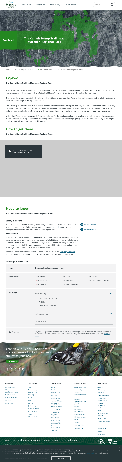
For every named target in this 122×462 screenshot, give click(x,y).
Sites (35, 69)
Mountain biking (33, 408)
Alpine (53, 387)
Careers (76, 406)
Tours (30, 414)
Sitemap (74, 440)
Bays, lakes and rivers (10, 388)
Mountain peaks (10, 395)
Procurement (102, 429)
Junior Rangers (33, 406)
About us (100, 387)
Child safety (101, 390)
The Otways (55, 412)
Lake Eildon (55, 417)
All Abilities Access (80, 387)
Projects (100, 431)
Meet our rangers (80, 417)
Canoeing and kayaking (32, 394)
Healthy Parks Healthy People (102, 399)
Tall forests (8, 400)
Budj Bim (54, 395)
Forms (99, 411)
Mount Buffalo (56, 423)
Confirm (61, 458)
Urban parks (9, 403)
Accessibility (17, 440)
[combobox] (104, 4)
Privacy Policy (91, 453)
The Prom (54, 431)
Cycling (30, 397)
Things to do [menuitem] (40, 5)
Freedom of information (50, 440)
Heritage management (102, 404)
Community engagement (78, 391)
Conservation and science (80, 396)
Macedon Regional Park (22, 69)
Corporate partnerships (78, 410)
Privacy (8, 365)
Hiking (30, 400)
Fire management (103, 395)
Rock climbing (32, 411)
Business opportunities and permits (80, 402)
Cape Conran (55, 398)
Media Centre (102, 418)
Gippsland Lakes (56, 406)
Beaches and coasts (11, 392)
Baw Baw (54, 390)
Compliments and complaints (31, 440)
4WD (29, 387)
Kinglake (54, 415)
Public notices (102, 434)
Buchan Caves (55, 393)
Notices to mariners (104, 421)
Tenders (77, 422)
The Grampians (56, 409)
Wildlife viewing (33, 417)
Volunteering (78, 428)
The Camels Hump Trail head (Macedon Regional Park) (61, 69)
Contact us (101, 393)
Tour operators (79, 425)
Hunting (30, 403)
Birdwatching (32, 390)
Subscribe (12, 361)
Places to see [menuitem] (26, 5)
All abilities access (90, 229)
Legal (61, 440)
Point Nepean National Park (55, 427)
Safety (76, 420)
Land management (104, 408)
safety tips (57, 227)
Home (8, 69)
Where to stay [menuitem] (55, 5)
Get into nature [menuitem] (70, 5)
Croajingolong (55, 404)
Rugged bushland (11, 397)
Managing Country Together (103, 414)
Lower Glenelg (55, 420)
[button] (112, 4)
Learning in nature (80, 414)
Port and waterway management (103, 425)
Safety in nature (90, 225)
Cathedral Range (56, 401)
